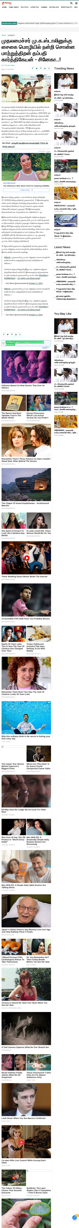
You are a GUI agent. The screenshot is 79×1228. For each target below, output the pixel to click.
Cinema (44, 7)
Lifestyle (34, 7)
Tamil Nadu (14, 7)
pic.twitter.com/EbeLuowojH (29, 278)
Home (4, 7)
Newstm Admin (9, 65)
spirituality (66, 7)
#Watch (7, 257)
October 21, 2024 (35, 283)
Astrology (54, 7)
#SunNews (43, 275)
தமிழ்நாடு (11, 35)
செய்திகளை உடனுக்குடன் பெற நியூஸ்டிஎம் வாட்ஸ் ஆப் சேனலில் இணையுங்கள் (25, 343)
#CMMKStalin (9, 278)
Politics (24, 7)
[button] (76, 3)
